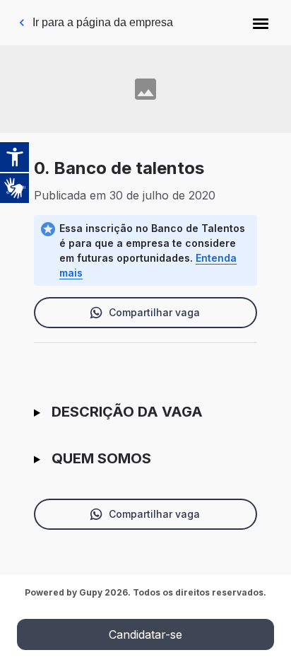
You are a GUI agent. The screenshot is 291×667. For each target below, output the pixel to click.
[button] (260, 22)
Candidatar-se (145, 634)
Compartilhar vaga (154, 312)
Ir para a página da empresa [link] (102, 22)
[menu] (260, 22)
